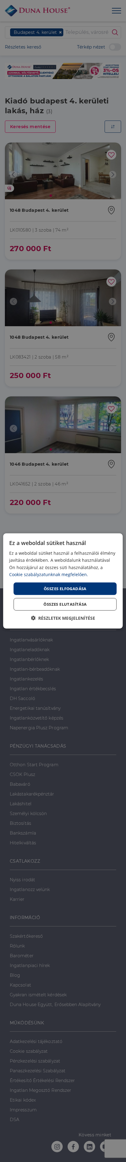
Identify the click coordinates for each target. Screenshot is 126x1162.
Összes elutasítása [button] (65, 604)
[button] (63, 618)
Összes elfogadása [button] (65, 588)
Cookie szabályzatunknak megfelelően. (48, 574)
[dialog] (63, 581)
